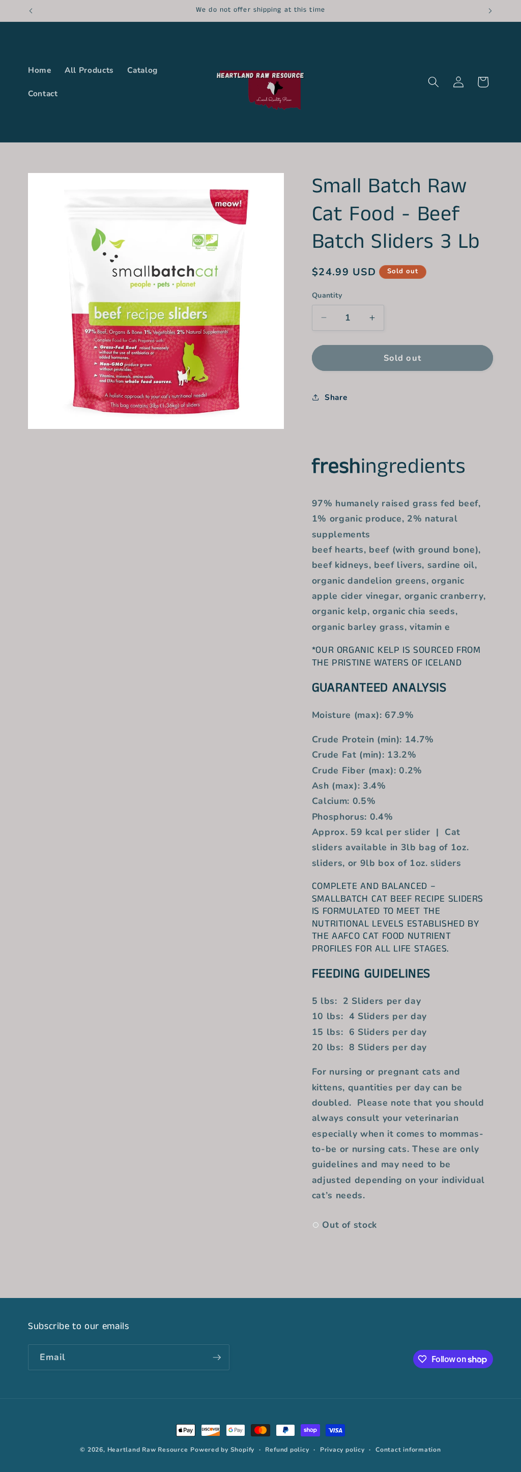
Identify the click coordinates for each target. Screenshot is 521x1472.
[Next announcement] (490, 10)
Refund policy (287, 1450)
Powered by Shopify (222, 1450)
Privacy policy (342, 1450)
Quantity (327, 295)
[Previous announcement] (31, 10)
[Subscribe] (217, 1357)
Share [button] (336, 397)
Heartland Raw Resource (147, 1450)
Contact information (408, 1450)
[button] (433, 82)
